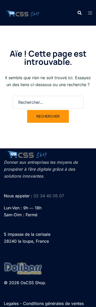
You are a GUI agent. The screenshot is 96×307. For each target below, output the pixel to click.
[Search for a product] (80, 13)
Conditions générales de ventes (53, 303)
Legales (11, 303)
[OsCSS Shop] (22, 12)
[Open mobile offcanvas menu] (90, 12)
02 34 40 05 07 (49, 195)
